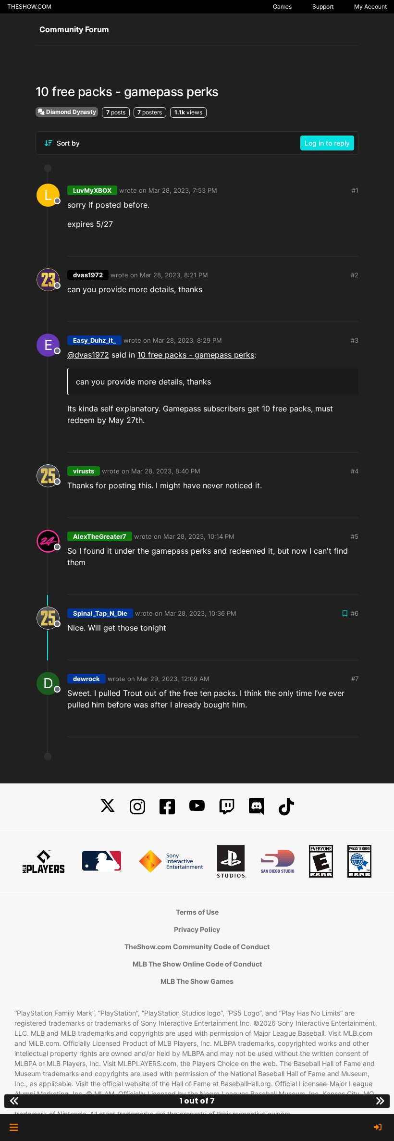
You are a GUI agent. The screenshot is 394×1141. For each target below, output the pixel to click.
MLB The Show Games (197, 981)
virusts (83, 471)
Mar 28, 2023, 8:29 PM (187, 340)
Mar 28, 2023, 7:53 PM (182, 190)
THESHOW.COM (29, 6)
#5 (354, 536)
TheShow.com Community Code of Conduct (197, 947)
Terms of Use (197, 912)
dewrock (86, 678)
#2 (354, 275)
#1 (355, 190)
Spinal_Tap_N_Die (100, 613)
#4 (354, 471)
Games (282, 6)
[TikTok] (286, 807)
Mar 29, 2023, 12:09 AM (173, 678)
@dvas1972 (88, 355)
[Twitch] (226, 807)
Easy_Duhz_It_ (94, 340)
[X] (107, 807)
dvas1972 (88, 275)
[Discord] (256, 807)
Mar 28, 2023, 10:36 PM (200, 613)
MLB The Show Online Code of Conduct (197, 964)
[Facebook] (167, 807)
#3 (354, 340)
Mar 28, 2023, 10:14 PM (198, 536)
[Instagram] (137, 807)
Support (322, 6)
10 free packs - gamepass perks (195, 355)
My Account (370, 6)
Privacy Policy (197, 929)
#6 (354, 613)
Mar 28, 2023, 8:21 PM (174, 275)
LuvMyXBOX (92, 190)
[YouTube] (197, 807)
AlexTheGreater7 (99, 536)
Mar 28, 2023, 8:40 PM (165, 471)
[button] (14, 1127)
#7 (354, 678)
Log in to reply (327, 143)
